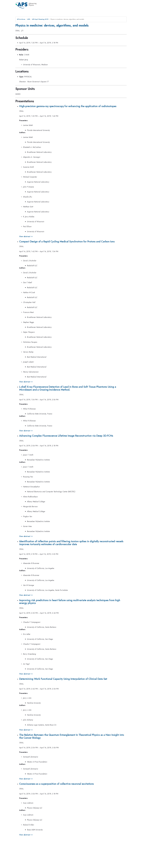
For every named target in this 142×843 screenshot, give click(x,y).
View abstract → (26, 236)
